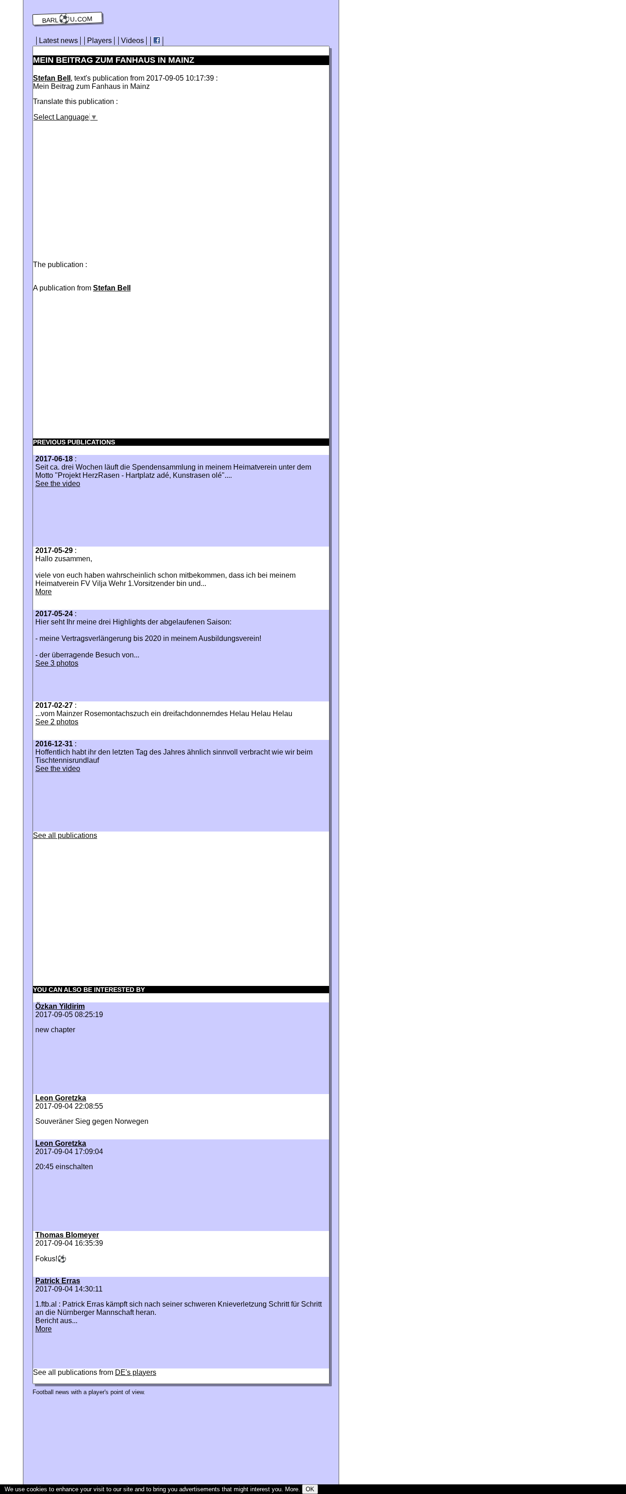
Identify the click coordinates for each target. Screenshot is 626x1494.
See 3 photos (56, 663)
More (43, 592)
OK (310, 1489)
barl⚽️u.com (67, 19)
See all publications (65, 835)
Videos (132, 40)
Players (99, 40)
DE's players (135, 1372)
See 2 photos (56, 722)
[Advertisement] (110, 185)
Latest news (58, 40)
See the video (57, 483)
